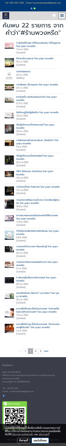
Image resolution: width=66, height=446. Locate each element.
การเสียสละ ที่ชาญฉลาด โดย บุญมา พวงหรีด (37, 84)
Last (46, 351)
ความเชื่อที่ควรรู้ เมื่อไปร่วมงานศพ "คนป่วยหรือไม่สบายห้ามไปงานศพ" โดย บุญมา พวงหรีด (37, 310)
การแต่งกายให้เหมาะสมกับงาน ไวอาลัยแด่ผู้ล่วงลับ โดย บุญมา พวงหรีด (38, 201)
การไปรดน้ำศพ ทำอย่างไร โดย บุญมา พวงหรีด (38, 186)
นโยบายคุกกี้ (44, 434)
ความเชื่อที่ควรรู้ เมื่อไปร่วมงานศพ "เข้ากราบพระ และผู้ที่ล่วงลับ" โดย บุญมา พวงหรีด (38, 326)
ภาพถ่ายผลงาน (23, 71)
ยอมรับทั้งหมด (40, 440)
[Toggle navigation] (62, 15)
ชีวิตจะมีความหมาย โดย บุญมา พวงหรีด (34, 58)
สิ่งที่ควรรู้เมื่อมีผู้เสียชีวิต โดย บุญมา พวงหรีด (37, 112)
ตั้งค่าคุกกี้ (23, 440)
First (20, 351)
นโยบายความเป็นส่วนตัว (22, 434)
